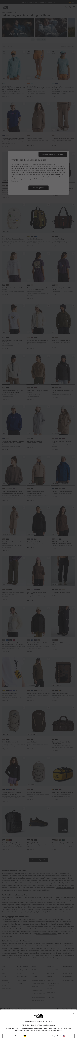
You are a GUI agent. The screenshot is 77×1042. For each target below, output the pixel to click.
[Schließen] (73, 1013)
